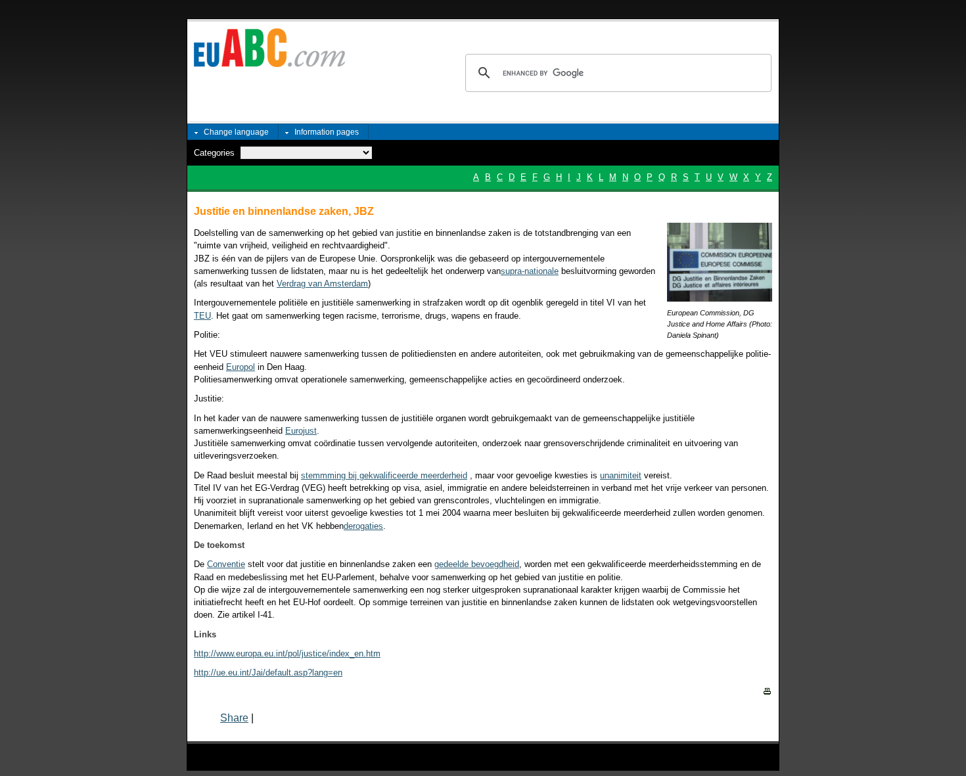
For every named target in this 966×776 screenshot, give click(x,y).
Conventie (226, 564)
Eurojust (301, 431)
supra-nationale (530, 271)
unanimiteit (620, 475)
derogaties (363, 526)
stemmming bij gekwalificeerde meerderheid (384, 475)
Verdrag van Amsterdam (322, 283)
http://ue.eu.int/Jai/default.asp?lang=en (268, 672)
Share (234, 717)
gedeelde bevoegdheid (476, 564)
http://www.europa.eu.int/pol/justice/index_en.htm (287, 653)
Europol (240, 367)
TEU (202, 316)
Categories (214, 153)
